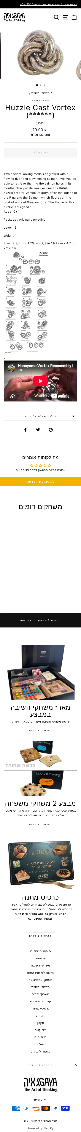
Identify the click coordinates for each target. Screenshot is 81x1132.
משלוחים (40, 1037)
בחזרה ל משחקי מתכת (43, 620)
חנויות (40, 1015)
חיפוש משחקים (40, 951)
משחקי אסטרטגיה (41, 980)
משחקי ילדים (40, 994)
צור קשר (40, 1030)
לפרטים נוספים (40, 824)
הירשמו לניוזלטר (40, 1065)
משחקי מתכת (40, 93)
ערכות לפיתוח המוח (40, 972)
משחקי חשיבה (40, 965)
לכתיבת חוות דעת (40, 481)
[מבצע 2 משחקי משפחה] (40, 768)
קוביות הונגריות (40, 1001)
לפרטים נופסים (40, 730)
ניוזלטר (40, 1044)
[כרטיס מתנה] (40, 862)
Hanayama (40, 100)
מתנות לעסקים (40, 1051)
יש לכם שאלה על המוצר (40, 416)
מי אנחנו (40, 958)
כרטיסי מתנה (40, 1008)
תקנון (40, 1023)
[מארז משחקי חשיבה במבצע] (40, 672)
